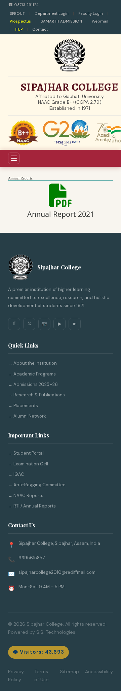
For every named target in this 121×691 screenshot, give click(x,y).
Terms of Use (41, 675)
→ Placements (23, 405)
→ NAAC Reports (25, 495)
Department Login (52, 13)
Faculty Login (90, 13)
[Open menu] (13, 158)
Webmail (100, 21)
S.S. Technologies (55, 632)
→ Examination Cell (28, 464)
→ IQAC (16, 474)
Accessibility (99, 671)
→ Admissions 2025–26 (33, 384)
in (75, 324)
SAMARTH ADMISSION (61, 21)
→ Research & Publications (36, 395)
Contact (40, 29)
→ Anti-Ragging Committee (37, 485)
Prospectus (20, 21)
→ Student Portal (26, 453)
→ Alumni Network (27, 416)
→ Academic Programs (32, 374)
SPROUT (17, 13)
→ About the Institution (32, 363)
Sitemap (69, 671)
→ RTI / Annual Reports (32, 506)
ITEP (19, 29)
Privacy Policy (16, 675)
